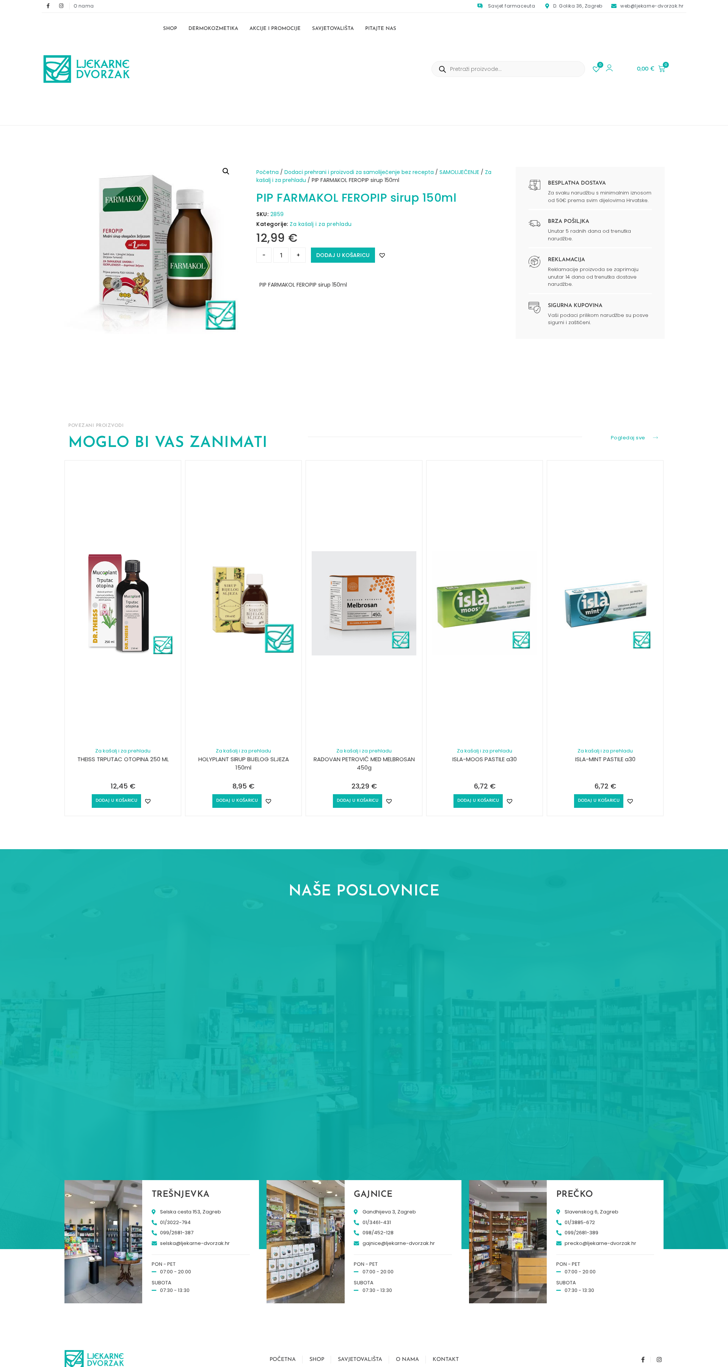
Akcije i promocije (275, 28)
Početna (267, 172)
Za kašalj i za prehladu (321, 224)
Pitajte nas (380, 28)
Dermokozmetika (213, 28)
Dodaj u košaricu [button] (116, 801)
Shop (170, 28)
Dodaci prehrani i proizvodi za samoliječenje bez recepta (359, 172)
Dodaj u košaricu (343, 255)
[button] (226, 171)
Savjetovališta (333, 28)
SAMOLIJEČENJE (459, 172)
